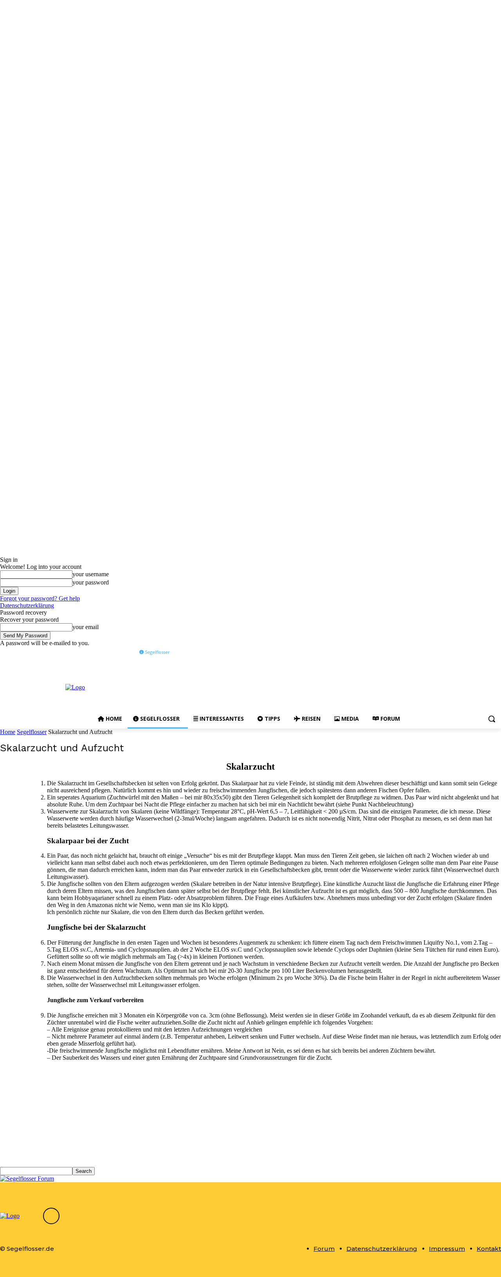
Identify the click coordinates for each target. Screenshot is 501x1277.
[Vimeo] (485, 652)
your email (85, 627)
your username (90, 574)
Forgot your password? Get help (40, 598)
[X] (474, 652)
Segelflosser (32, 732)
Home (7, 732)
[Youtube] (496, 652)
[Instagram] (464, 652)
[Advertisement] (292, 686)
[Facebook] (453, 652)
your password (90, 582)
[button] (491, 718)
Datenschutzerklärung (27, 605)
